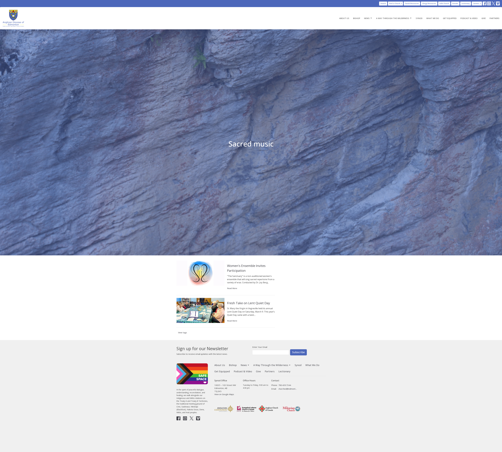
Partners (494, 18)
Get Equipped (450, 18)
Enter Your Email (259, 347)
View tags (182, 332)
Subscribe (298, 352)
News (367, 18)
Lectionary (465, 3)
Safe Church (444, 3)
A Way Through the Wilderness (392, 18)
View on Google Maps (224, 394)
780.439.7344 (284, 385)
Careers (476, 3)
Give (483, 18)
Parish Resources (412, 3)
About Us (344, 18)
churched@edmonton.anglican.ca (287, 388)
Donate (455, 3)
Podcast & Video (469, 18)
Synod (419, 18)
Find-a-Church (394, 3)
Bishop (356, 18)
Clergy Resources (429, 3)
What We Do (432, 18)
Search (383, 3)
